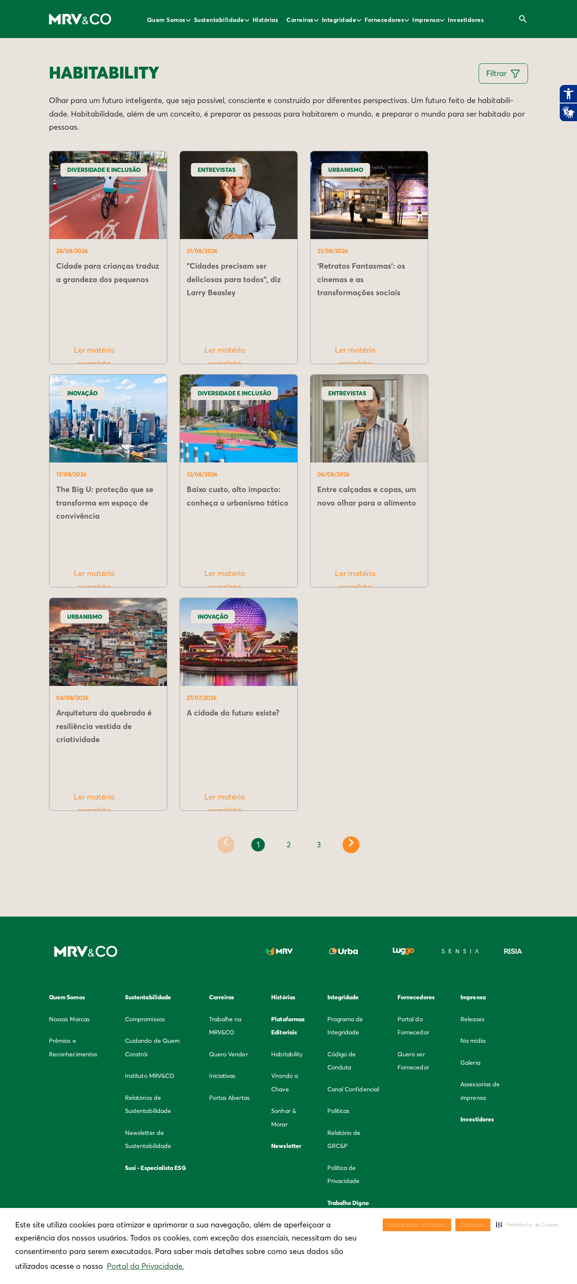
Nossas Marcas (69, 1019)
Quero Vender (228, 1054)
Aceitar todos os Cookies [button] (416, 1224)
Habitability (286, 1054)
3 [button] (319, 844)
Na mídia (472, 1041)
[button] (527, 1225)
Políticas (338, 1111)
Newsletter (286, 1146)
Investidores (466, 20)
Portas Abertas (229, 1098)
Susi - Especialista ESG (155, 1168)
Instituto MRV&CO (149, 1076)
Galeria (470, 1062)
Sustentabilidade (219, 20)
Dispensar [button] (473, 1224)
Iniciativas (222, 1076)
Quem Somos (166, 20)
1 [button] (258, 844)
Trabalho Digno (348, 1203)
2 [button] (289, 844)
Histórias (265, 20)
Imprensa (425, 20)
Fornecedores (384, 20)
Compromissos (145, 1019)
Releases (472, 1019)
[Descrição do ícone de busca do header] (523, 19)
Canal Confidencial (353, 1089)
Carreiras (299, 20)
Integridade (339, 20)
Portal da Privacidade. (145, 1266)
